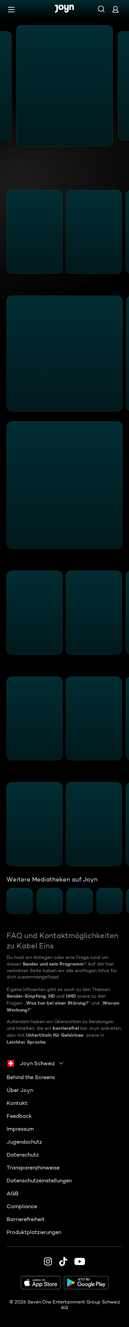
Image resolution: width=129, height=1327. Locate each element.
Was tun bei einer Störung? (57, 1003)
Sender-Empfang (26, 996)
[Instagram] (48, 1261)
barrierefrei (66, 1028)
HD (51, 996)
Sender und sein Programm (53, 964)
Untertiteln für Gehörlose (54, 1035)
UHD (71, 996)
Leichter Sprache (26, 1042)
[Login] (115, 9)
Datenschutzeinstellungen (39, 1180)
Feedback (19, 1116)
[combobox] (36, 1063)
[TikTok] (63, 1261)
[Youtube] (80, 1261)
